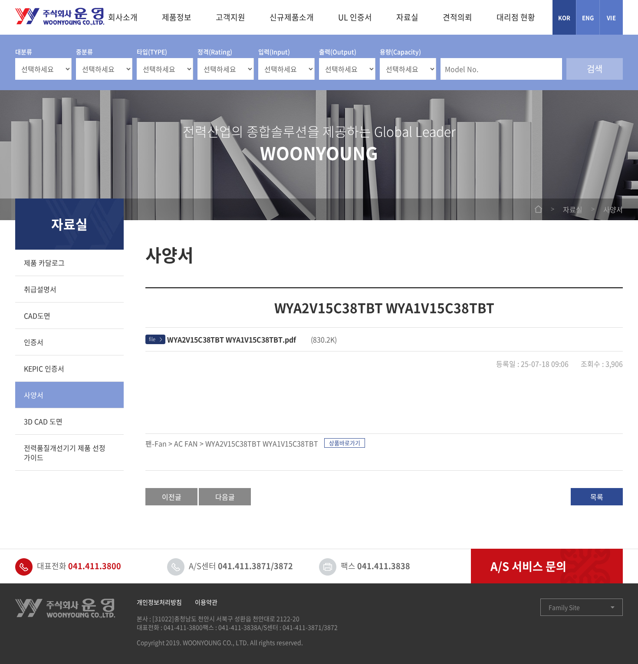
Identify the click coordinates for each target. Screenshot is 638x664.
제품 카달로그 (44, 262)
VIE (611, 17)
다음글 (225, 496)
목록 (596, 496)
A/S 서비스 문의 (528, 566)
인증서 (33, 342)
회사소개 (123, 17)
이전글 (171, 496)
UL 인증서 (355, 17)
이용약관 (206, 602)
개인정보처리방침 (159, 602)
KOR (564, 17)
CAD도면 (37, 315)
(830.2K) (252, 339)
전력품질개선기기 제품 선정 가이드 (64, 452)
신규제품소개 (292, 17)
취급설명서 (40, 289)
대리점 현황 (516, 17)
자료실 (407, 17)
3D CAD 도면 (43, 421)
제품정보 (176, 17)
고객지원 (230, 17)
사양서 (33, 395)
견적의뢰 (457, 17)
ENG (588, 17)
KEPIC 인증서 (44, 368)
